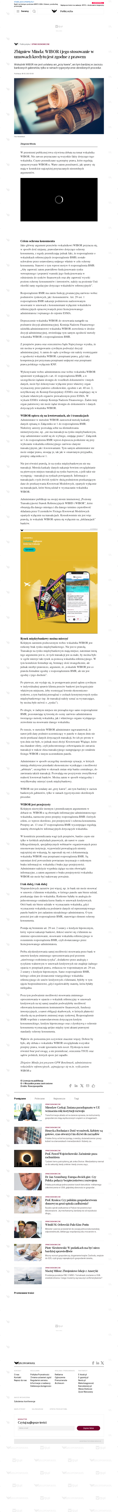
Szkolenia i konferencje (24, 1401)
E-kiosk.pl (82, 1374)
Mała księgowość (86, 1383)
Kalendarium (37, 1409)
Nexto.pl (82, 1380)
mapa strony (19, 1409)
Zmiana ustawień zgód (40, 1377)
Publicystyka (66, 11)
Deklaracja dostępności (40, 1386)
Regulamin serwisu (39, 1380)
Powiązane (20, 1098)
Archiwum (59, 1383)
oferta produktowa (58, 1409)
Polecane (40, 1098)
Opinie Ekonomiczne (41, 44)
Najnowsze (59, 1098)
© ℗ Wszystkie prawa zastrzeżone (36, 1083)
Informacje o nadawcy (40, 1383)
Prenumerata (61, 1380)
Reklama (59, 1374)
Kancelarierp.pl (85, 1386)
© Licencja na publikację (31, 1081)
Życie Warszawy (85, 1392)
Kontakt (17, 1377)
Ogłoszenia (60, 1377)
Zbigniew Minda (28, 144)
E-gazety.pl (83, 1377)
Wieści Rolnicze (85, 1389)
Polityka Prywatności (39, 1374)
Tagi (76, 1098)
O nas (16, 1374)
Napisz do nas (20, 1380)
